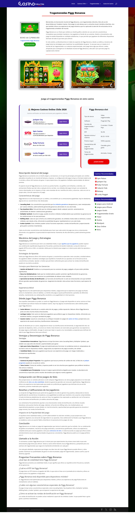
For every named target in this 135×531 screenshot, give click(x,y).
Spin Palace (101, 178)
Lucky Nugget (38, 153)
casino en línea (73, 319)
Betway (100, 191)
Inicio (73, 3)
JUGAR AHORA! (29, 44)
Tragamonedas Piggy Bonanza (29, 40)
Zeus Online (101, 226)
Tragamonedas (94, 3)
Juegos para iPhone (104, 207)
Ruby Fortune (38, 143)
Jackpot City (38, 120)
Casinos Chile (81, 3)
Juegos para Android (104, 204)
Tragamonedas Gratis (105, 213)
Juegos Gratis (101, 210)
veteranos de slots (56, 431)
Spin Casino (38, 131)
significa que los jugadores (69, 244)
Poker (98, 217)
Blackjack (100, 223)
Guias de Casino (108, 3)
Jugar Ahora (63, 121)
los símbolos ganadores (60, 204)
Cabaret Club (102, 188)
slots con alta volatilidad (36, 382)
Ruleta (99, 220)
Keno (98, 230)
